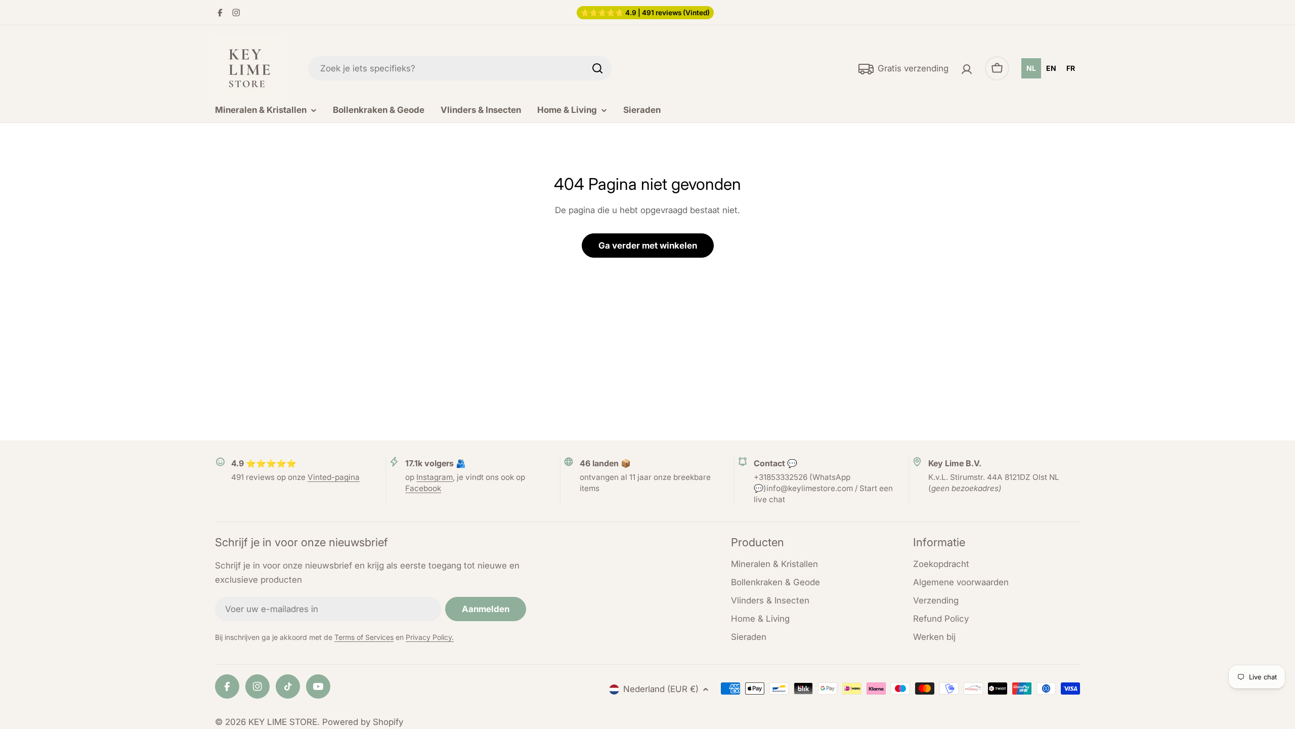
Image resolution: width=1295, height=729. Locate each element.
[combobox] (460, 68)
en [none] (1051, 68)
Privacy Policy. (430, 637)
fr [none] (1070, 68)
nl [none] (1031, 68)
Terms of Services (364, 637)
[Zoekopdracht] (597, 68)
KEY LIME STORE (282, 722)
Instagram (434, 477)
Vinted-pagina (334, 477)
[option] (1051, 68)
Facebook (423, 488)
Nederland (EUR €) (661, 689)
